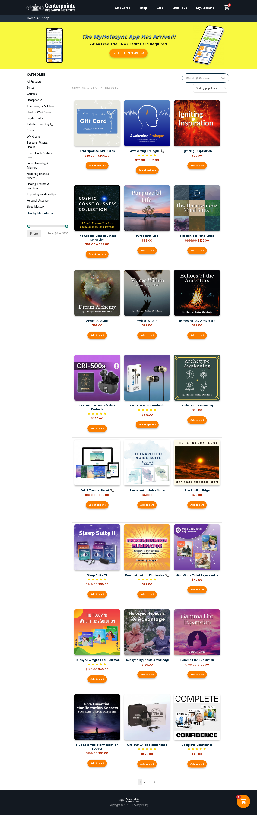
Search (223, 78)
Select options (147, 170)
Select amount (97, 165)
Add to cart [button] (197, 165)
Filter (34, 234)
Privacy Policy (140, 805)
